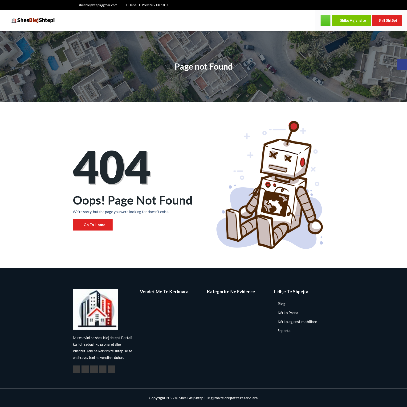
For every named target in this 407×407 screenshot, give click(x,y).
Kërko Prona (288, 312)
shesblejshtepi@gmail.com (97, 5)
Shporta (284, 330)
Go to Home (94, 224)
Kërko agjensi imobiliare (297, 321)
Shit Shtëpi (388, 20)
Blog (281, 303)
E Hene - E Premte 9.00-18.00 (147, 5)
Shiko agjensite (352, 20)
